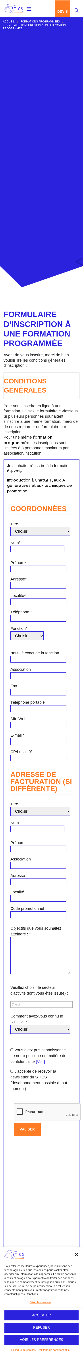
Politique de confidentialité (54, 1350)
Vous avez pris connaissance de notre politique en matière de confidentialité (38, 1056)
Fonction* (18, 628)
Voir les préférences (41, 1340)
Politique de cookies (23, 1350)
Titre (14, 524)
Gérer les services (40, 1302)
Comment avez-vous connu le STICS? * (36, 1019)
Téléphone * (21, 612)
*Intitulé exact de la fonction (34, 653)
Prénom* (18, 562)
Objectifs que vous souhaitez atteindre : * (35, 931)
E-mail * (17, 735)
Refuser (41, 1327)
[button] (76, 1254)
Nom (14, 822)
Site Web (18, 719)
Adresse (17, 875)
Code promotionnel (27, 908)
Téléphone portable (27, 702)
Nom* (15, 542)
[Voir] (40, 1061)
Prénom (17, 842)
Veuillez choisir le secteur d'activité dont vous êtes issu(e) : (39, 990)
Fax (13, 686)
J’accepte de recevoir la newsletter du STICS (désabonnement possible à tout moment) (38, 1080)
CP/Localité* (21, 752)
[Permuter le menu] (29, 9)
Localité (17, 892)
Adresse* (18, 579)
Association (20, 669)
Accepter (41, 1315)
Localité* (18, 595)
